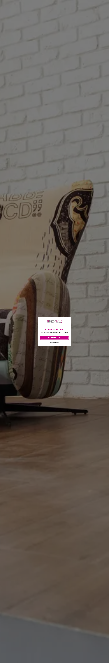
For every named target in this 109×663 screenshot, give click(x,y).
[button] (54, 342)
